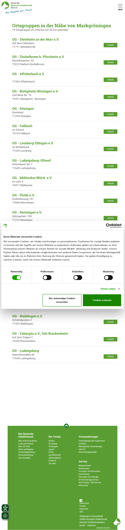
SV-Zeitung (52, 444)
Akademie (52, 460)
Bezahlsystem (84, 468)
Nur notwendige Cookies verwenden (62, 300)
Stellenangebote (54, 458)
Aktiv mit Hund (24, 446)
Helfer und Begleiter (26, 449)
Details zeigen (108, 288)
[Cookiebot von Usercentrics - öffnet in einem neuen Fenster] (108, 225)
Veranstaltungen (88, 436)
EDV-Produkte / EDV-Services (90, 482)
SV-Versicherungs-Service (88, 480)
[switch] (47, 277)
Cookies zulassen (102, 300)
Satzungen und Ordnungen (89, 477)
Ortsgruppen (53, 446)
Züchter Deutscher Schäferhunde (93, 519)
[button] (116, 521)
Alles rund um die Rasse (27, 441)
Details (110, 45)
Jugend (51, 449)
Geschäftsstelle (54, 455)
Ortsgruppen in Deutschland (91, 516)
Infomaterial (83, 485)
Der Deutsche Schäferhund (25, 435)
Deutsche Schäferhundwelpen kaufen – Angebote (92, 524)
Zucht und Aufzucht (25, 444)
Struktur (51, 441)
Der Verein (54, 436)
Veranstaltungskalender (88, 452)
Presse (51, 452)
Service (83, 461)
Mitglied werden (85, 465)
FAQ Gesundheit (24, 458)
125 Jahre (52, 463)
